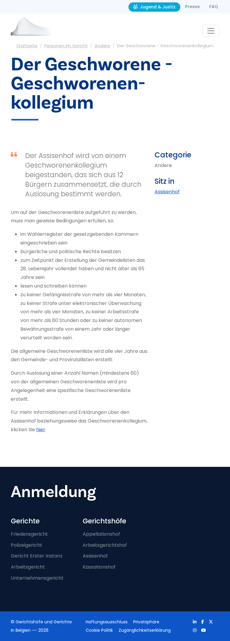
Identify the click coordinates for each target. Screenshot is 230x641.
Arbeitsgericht (28, 566)
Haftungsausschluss (107, 622)
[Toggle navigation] (210, 31)
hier (40, 429)
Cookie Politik (99, 630)
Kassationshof (99, 566)
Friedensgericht (29, 534)
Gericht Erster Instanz (37, 555)
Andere (102, 46)
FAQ (213, 7)
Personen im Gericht (66, 46)
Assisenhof (167, 191)
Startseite (26, 46)
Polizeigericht (26, 545)
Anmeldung (53, 491)
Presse (192, 7)
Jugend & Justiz (157, 7)
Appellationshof (101, 534)
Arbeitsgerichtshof (105, 545)
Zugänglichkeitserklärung (145, 630)
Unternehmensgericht (37, 578)
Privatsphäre (146, 622)
